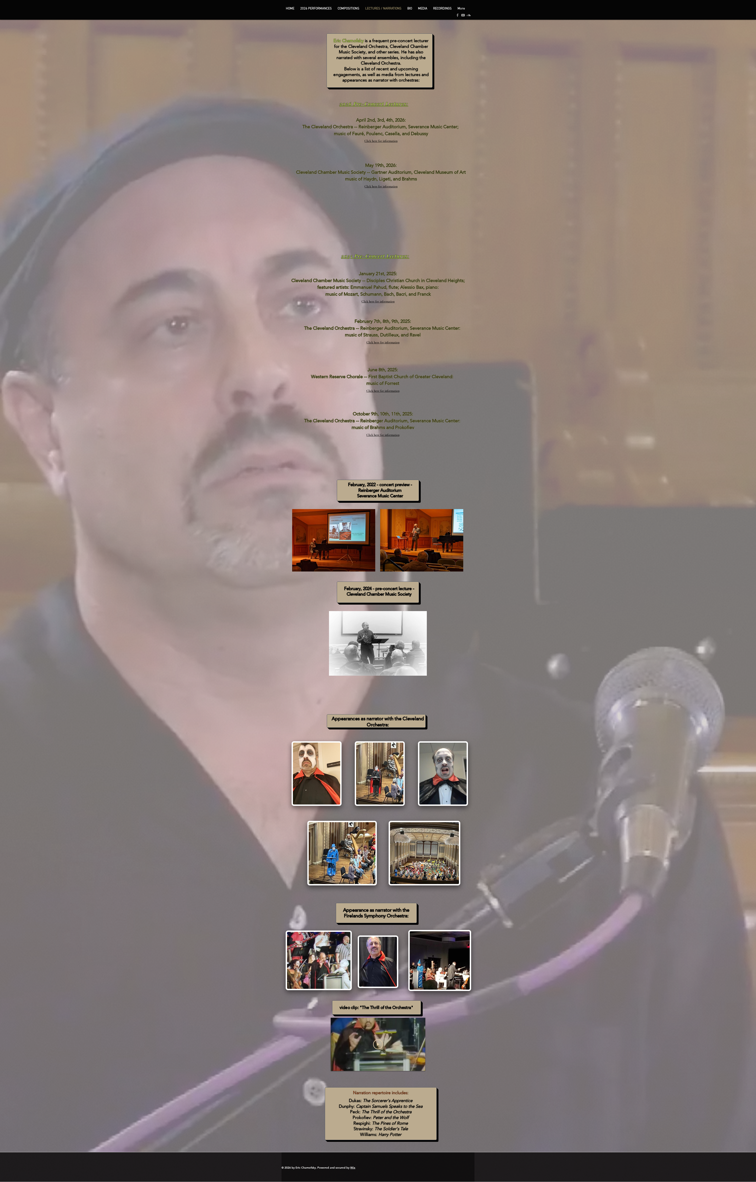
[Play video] (378, 1044)
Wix (352, 1167)
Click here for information (380, 141)
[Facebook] (457, 15)
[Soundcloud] (468, 15)
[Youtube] (463, 15)
